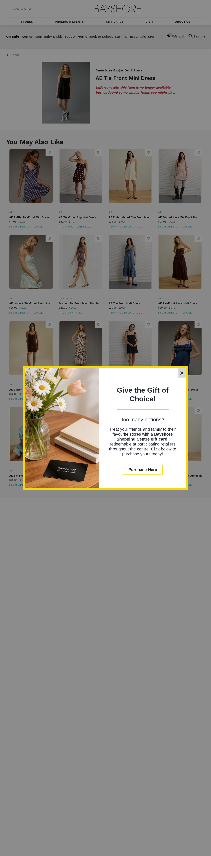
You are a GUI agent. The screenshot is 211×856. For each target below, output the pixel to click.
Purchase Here (142, 469)
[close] (182, 373)
